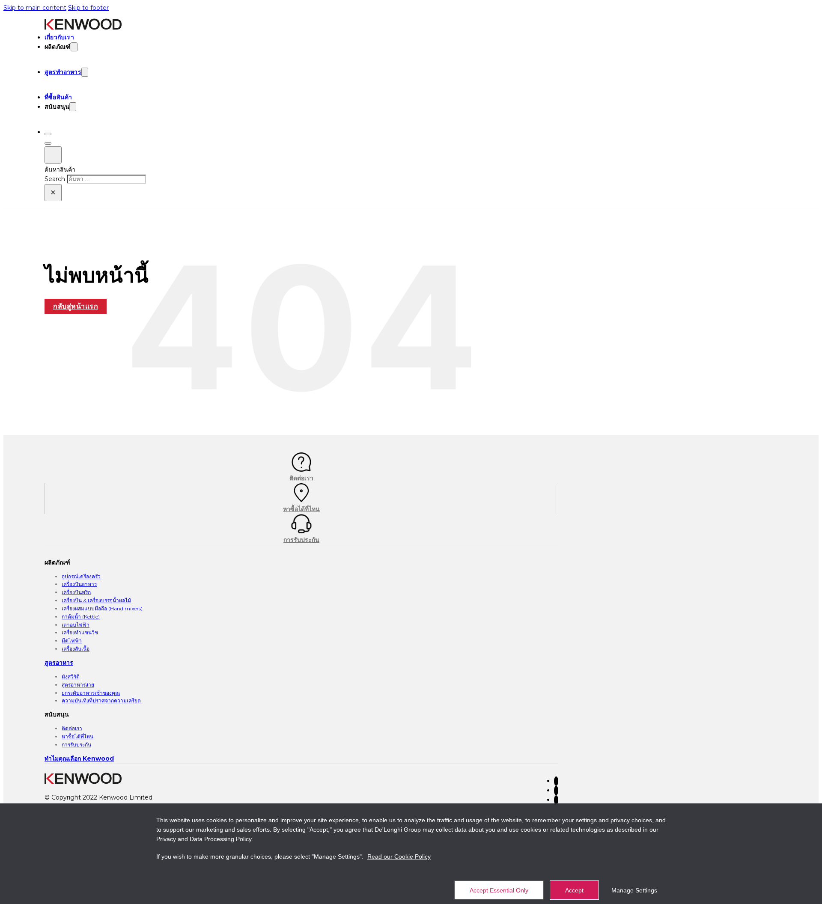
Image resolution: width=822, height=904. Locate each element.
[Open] (48, 134)
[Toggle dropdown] (74, 46)
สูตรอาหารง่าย (78, 684)
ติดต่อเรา (72, 728)
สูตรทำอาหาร (63, 72)
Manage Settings (634, 890)
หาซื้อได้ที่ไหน (77, 736)
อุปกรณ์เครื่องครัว (81, 576)
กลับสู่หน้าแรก (75, 306)
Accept (574, 890)
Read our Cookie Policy (399, 856)
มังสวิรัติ (71, 676)
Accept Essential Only (499, 890)
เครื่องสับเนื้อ (75, 648)
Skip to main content (34, 8)
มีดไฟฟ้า (72, 640)
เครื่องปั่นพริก (76, 592)
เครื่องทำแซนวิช (80, 632)
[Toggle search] (53, 155)
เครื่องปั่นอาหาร (79, 584)
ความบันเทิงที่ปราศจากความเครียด (101, 700)
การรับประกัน (76, 744)
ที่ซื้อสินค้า (58, 97)
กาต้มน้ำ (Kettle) (81, 616)
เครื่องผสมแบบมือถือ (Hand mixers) (102, 608)
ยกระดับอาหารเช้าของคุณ (91, 693)
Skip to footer (88, 8)
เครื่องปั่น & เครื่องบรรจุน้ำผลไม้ (96, 600)
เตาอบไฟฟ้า (75, 625)
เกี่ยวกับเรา (59, 37)
